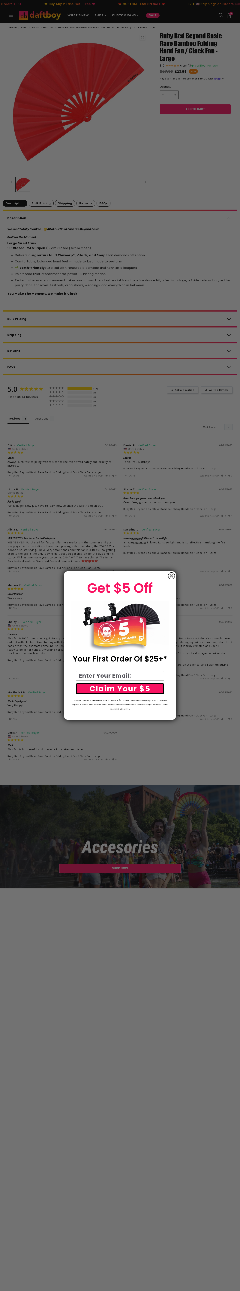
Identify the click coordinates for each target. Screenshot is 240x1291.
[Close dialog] (171, 575)
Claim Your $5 (120, 688)
